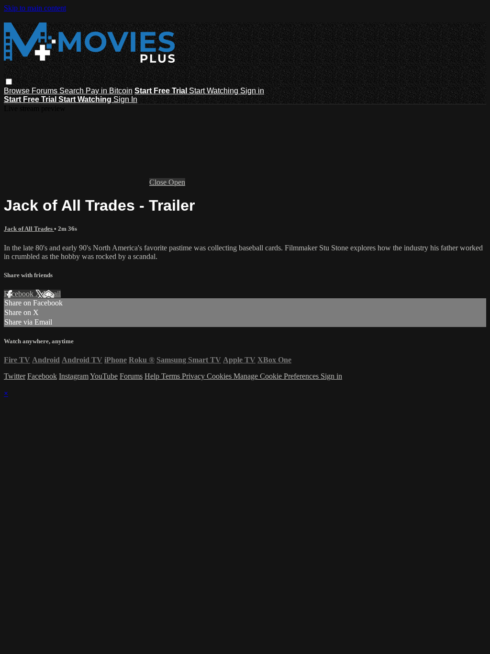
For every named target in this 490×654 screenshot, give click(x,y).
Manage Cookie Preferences (277, 376)
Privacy (194, 376)
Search (72, 91)
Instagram (74, 376)
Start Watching (214, 91)
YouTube (104, 376)
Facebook (19, 294)
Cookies (220, 376)
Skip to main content (35, 8)
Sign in (252, 91)
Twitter (14, 376)
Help (153, 376)
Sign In (125, 99)
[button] (9, 82)
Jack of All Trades (29, 228)
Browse (18, 91)
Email (52, 294)
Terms (171, 376)
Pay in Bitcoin (109, 91)
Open (176, 182)
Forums (45, 91)
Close (158, 182)
